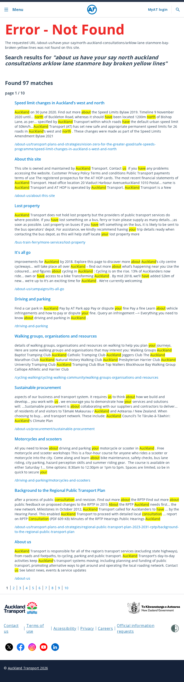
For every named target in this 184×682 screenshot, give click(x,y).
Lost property (27, 205)
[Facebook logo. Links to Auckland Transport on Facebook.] (20, 647)
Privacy (87, 628)
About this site (28, 159)
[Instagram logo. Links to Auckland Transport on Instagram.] (32, 647)
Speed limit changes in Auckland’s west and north (59, 102)
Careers (105, 628)
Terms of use (35, 628)
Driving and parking (33, 299)
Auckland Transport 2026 (28, 668)
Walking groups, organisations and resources (56, 336)
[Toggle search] (178, 9)
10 (66, 588)
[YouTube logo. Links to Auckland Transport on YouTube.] (43, 647)
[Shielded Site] (175, 628)
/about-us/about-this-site (35, 195)
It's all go (23, 252)
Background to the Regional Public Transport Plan (60, 490)
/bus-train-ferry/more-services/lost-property (50, 242)
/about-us (22, 578)
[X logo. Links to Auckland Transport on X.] (9, 647)
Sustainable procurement (38, 387)
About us (23, 541)
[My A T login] (157, 9)
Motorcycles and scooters (38, 439)
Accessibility (64, 628)
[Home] (92, 9)
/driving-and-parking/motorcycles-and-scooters (52, 480)
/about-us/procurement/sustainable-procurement (55, 429)
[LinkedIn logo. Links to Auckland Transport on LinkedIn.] (55, 647)
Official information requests (135, 628)
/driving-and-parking (31, 326)
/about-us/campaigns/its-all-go (39, 289)
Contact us (11, 628)
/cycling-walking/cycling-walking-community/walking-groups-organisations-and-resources (86, 377)
